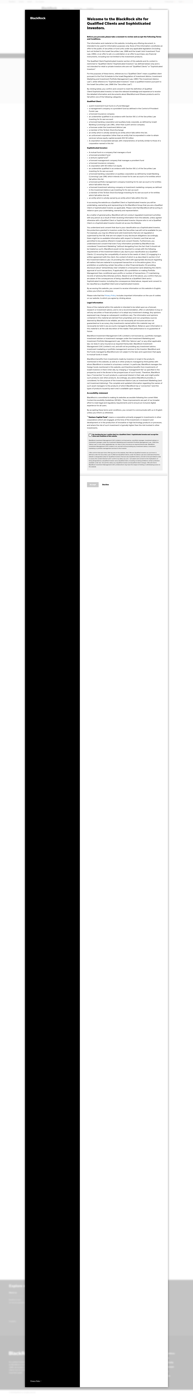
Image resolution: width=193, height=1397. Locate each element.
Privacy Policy (110, 296)
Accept (93, 485)
